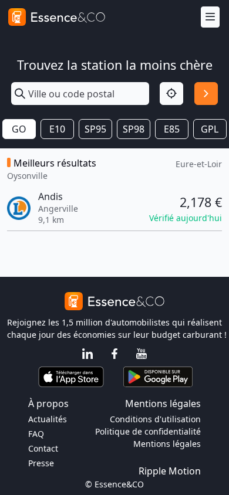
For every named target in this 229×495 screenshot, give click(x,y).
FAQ (36, 433)
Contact (43, 448)
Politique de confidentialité (148, 431)
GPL (209, 129)
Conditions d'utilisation (155, 419)
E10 (57, 129)
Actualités (47, 419)
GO (19, 129)
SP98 (133, 129)
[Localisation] (171, 94)
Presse (41, 463)
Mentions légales (167, 443)
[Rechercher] (206, 94)
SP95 (95, 129)
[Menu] (210, 17)
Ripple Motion (170, 471)
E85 (172, 129)
